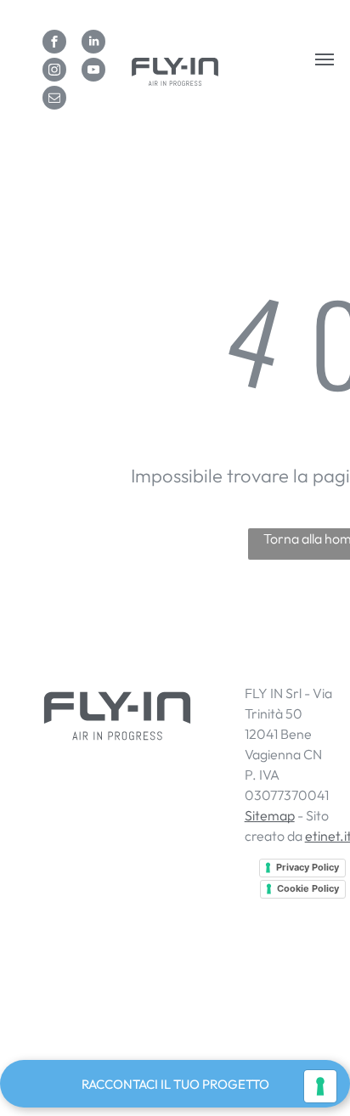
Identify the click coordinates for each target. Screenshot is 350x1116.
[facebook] (54, 44)
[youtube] (93, 72)
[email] (54, 100)
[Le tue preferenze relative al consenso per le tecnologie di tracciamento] (320, 1086)
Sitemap (270, 815)
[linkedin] (93, 44)
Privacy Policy (307, 867)
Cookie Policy (308, 888)
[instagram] (54, 72)
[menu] (325, 59)
